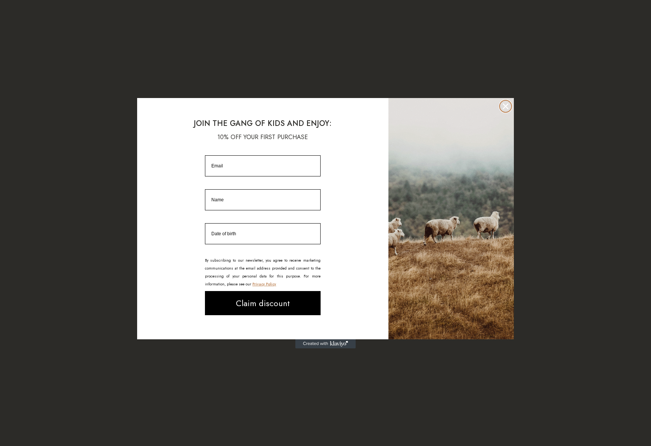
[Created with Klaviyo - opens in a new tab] (325, 343)
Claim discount (263, 303)
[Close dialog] (506, 106)
